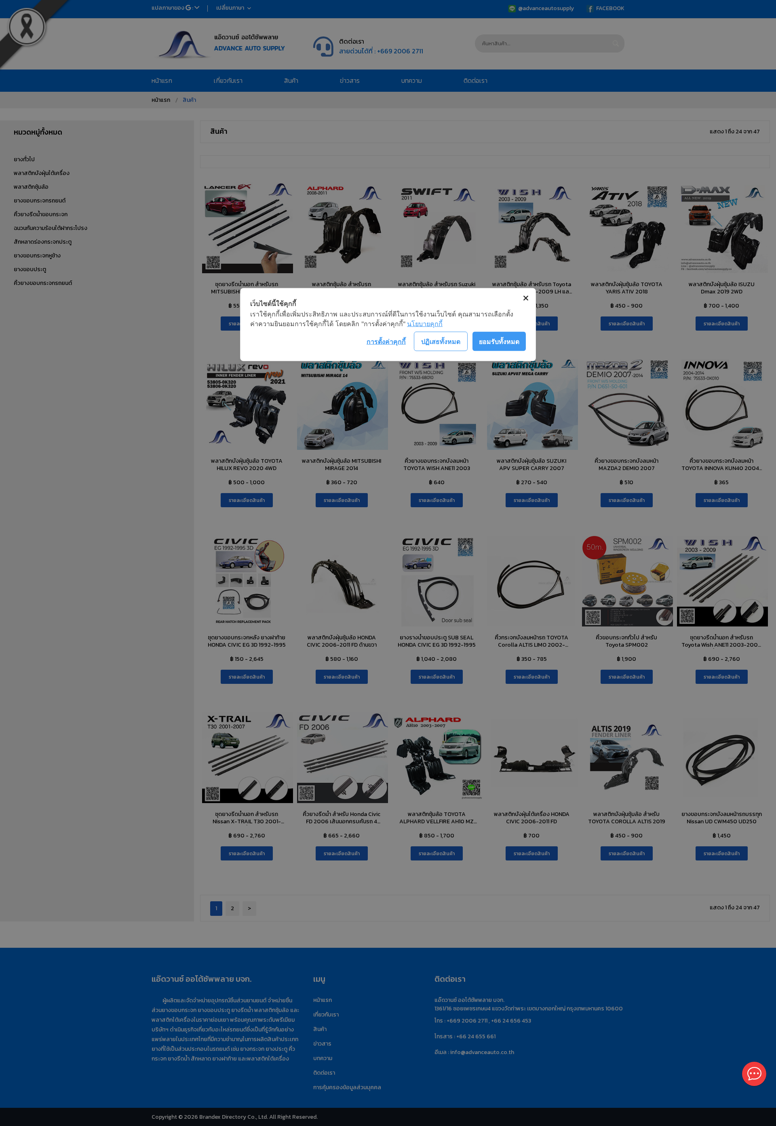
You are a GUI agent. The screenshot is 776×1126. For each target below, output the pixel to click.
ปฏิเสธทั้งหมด (440, 341)
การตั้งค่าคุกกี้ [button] (386, 341)
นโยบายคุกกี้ (425, 324)
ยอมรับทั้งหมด (499, 341)
